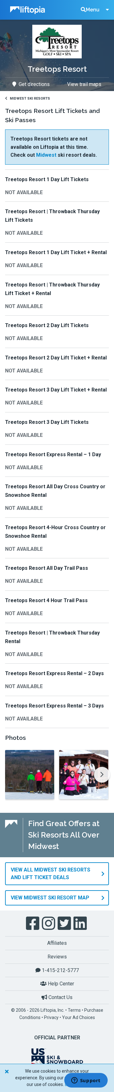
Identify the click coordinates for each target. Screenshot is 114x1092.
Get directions (34, 84)
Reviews (57, 957)
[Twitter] (65, 923)
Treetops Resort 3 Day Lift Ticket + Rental (56, 390)
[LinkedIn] (80, 923)
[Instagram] (49, 923)
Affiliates (57, 943)
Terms (74, 1010)
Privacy (51, 1017)
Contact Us (60, 997)
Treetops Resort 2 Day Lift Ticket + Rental (56, 358)
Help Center (60, 984)
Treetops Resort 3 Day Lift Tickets (47, 422)
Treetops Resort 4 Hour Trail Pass (46, 600)
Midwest (46, 155)
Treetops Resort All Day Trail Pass (46, 568)
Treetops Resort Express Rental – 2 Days (54, 673)
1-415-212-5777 (60, 970)
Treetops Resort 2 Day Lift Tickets (47, 325)
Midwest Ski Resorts (30, 98)
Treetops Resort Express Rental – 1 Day (53, 454)
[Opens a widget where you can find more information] (86, 1081)
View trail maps (84, 84)
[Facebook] (33, 923)
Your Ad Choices (78, 1017)
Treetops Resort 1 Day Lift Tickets (47, 179)
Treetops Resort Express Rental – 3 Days (54, 706)
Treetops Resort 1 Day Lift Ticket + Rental (56, 252)
